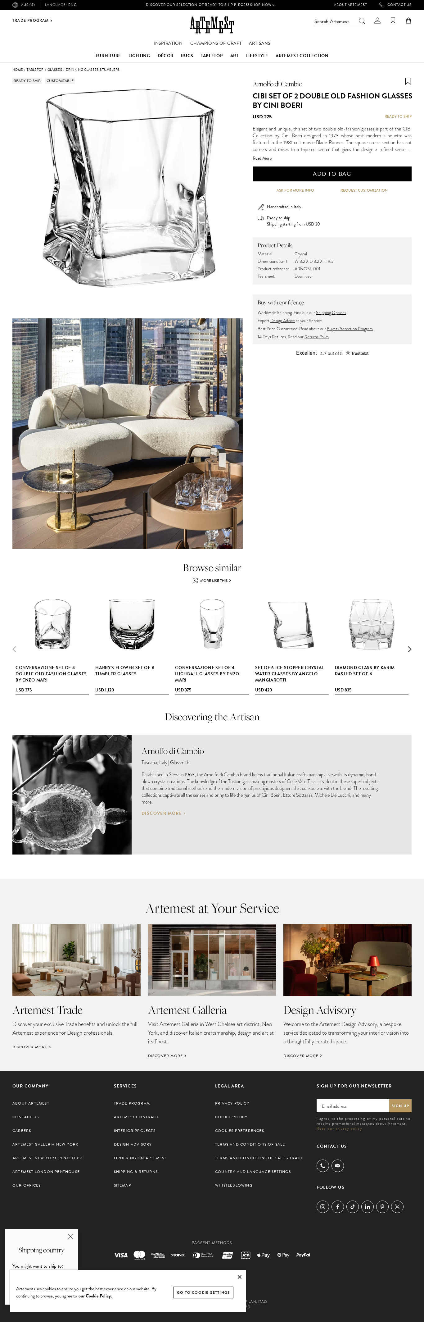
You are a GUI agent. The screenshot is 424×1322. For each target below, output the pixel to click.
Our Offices (26, 1185)
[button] (409, 649)
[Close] (239, 1277)
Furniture (108, 55)
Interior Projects (135, 1130)
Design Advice (282, 321)
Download (303, 276)
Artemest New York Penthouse (47, 1158)
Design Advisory (133, 1144)
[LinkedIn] (367, 1207)
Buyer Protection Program (350, 329)
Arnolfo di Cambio (277, 84)
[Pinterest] (382, 1207)
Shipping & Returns (136, 1171)
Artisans (259, 43)
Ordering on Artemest (140, 1158)
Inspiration (168, 43)
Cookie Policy (231, 1117)
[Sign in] (377, 20)
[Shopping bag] (408, 20)
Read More (262, 158)
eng (61, 4)
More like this (214, 580)
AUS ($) (28, 4)
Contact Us (399, 4)
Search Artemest (331, 21)
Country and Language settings (253, 1171)
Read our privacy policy (339, 1128)
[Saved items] (393, 20)
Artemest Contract (136, 1117)
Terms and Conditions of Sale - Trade (259, 1158)
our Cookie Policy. (95, 1295)
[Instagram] (323, 1207)
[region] (128, 1291)
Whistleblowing (234, 1185)
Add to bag (332, 174)
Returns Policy (316, 337)
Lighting (139, 55)
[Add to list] (408, 81)
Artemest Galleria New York (45, 1144)
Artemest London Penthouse (46, 1171)
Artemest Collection (302, 55)
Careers (21, 1130)
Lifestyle (257, 55)
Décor (166, 55)
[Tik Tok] (353, 1207)
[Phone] (323, 1166)
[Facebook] (338, 1207)
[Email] (338, 1165)
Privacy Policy (232, 1103)
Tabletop (212, 55)
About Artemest (350, 4)
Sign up (400, 1106)
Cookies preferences (239, 1130)
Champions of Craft (216, 43)
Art (234, 55)
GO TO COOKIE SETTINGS (203, 1292)
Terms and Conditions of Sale (250, 1144)
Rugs (187, 55)
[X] (397, 1207)
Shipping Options (331, 313)
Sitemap (122, 1185)
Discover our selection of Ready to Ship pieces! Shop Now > (210, 4)
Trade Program (30, 20)
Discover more (162, 813)
